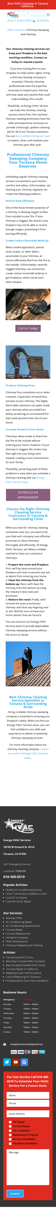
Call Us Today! (28, 328)
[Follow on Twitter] (7, 1062)
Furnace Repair (14, 929)
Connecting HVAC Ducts (19, 957)
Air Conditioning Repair (19, 922)
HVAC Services (15, 30)
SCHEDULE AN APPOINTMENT (28, 494)
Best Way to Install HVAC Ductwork (25, 961)
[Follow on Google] (24, 1062)
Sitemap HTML (14, 918)
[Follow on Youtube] (15, 1062)
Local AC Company (16, 897)
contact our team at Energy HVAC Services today (28, 753)
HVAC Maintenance (17, 941)
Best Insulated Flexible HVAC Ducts (25, 965)
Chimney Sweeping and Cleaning (24, 945)
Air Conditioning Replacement (23, 925)
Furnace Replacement (18, 933)
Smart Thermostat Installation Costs (26, 893)
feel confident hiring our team (33, 136)
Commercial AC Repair (18, 901)
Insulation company (17, 937)
